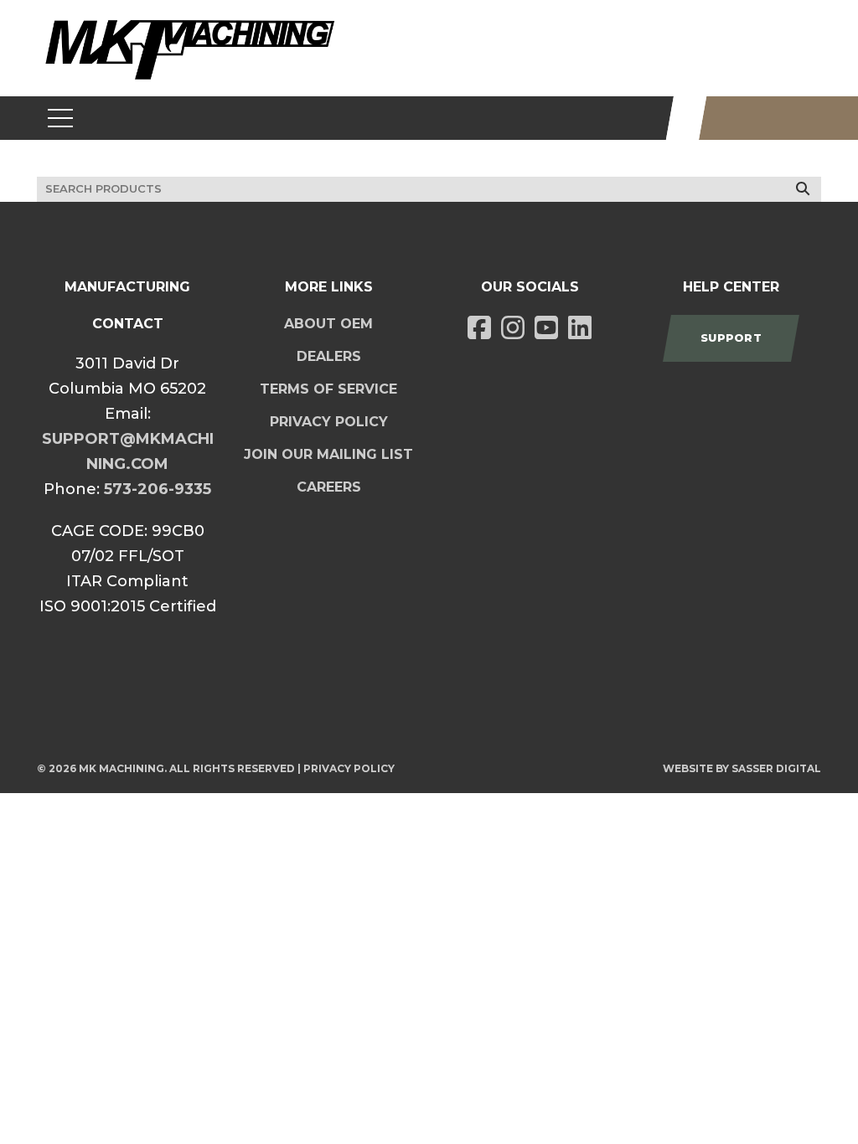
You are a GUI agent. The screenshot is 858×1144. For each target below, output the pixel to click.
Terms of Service (328, 389)
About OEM (328, 324)
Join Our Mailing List (328, 454)
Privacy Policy (329, 422)
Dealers (329, 356)
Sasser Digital (776, 768)
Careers (329, 487)
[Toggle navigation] (61, 118)
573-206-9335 (157, 489)
